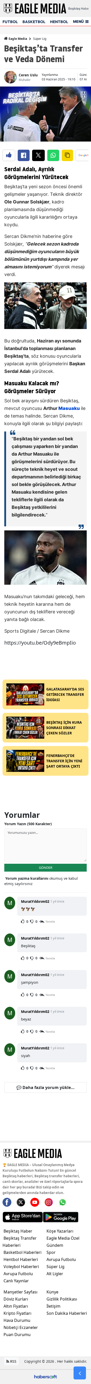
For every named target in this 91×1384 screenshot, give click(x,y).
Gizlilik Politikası (62, 1299)
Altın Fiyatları (16, 1306)
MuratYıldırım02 (35, 901)
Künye (52, 1292)
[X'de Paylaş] (38, 155)
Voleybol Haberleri (21, 1266)
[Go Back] (80, 1373)
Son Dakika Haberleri (67, 1313)
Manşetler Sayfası (20, 1292)
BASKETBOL (33, 21)
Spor (51, 1252)
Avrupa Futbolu (18, 1273)
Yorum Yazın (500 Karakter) (28, 823)
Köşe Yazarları (60, 1231)
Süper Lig (39, 39)
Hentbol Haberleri (21, 1259)
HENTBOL (59, 21)
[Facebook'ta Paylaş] (24, 155)
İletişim (53, 1306)
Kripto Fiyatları (17, 1313)
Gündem (55, 1245)
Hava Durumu (17, 1320)
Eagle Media (17, 39)
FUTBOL (10, 21)
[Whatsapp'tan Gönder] (53, 155)
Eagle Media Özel (63, 1238)
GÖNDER (45, 867)
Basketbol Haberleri (22, 1252)
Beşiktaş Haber (18, 1231)
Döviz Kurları (16, 1299)
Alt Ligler (55, 1273)
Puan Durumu (17, 1334)
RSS (12, 1361)
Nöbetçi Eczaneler (21, 1327)
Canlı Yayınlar (16, 1281)
